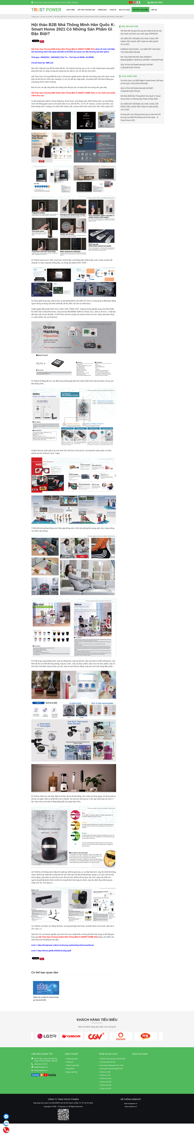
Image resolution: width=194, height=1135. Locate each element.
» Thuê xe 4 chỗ (104, 1072)
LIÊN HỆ (154, 10)
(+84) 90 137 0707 (40, 1064)
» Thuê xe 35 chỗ (105, 1085)
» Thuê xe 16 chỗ (105, 1078)
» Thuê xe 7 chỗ (104, 1075)
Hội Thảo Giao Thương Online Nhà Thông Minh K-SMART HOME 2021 (68, 937)
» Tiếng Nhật (69, 1068)
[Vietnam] (130, 2)
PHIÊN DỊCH (102, 10)
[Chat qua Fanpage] (6, 1116)
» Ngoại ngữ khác (71, 1072)
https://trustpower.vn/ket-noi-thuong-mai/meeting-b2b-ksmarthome (65, 945)
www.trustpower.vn (40, 1070)
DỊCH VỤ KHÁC (124, 10)
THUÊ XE (112, 10)
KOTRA (70, 52)
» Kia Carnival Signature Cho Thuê (111, 1065)
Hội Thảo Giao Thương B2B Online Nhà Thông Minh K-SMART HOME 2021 (63, 93)
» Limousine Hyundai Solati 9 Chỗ (111, 1068)
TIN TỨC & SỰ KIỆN (140, 10)
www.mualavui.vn (131, 1106)
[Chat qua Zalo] (6, 1123)
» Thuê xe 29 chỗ (105, 1082)
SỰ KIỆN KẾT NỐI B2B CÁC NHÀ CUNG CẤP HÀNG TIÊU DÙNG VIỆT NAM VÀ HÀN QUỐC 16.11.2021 (140, 41)
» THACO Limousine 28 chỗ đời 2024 (112, 1059)
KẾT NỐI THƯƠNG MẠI (86, 10)
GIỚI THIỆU (70, 10)
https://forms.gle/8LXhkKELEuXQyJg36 (54, 951)
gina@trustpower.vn (41, 1067)
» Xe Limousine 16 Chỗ (107, 1062)
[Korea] (138, 2)
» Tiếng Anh (69, 1062)
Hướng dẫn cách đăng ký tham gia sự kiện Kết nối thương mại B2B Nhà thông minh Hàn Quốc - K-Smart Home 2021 (141, 117)
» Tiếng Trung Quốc (72, 1065)
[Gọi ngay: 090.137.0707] (6, 1130)
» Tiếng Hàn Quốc (71, 1059)
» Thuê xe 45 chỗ (105, 1088)
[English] (134, 2)
